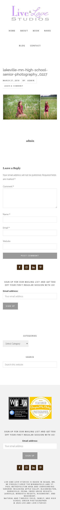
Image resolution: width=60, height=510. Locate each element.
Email (6, 227)
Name (6, 214)
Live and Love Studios (30, 13)
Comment (8, 186)
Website (6, 241)
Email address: (10, 291)
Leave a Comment (13, 86)
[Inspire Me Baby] (40, 422)
